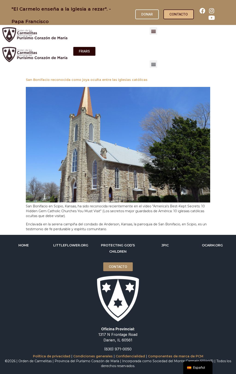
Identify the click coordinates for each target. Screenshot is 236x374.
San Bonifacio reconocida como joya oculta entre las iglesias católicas (87, 80)
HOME (23, 245)
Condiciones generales (93, 356)
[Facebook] (202, 10)
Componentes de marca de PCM (175, 356)
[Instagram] (211, 10)
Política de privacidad (51, 356)
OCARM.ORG (212, 245)
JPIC (165, 245)
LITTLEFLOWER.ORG (70, 245)
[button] (153, 31)
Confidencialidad (130, 356)
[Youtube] (211, 17)
